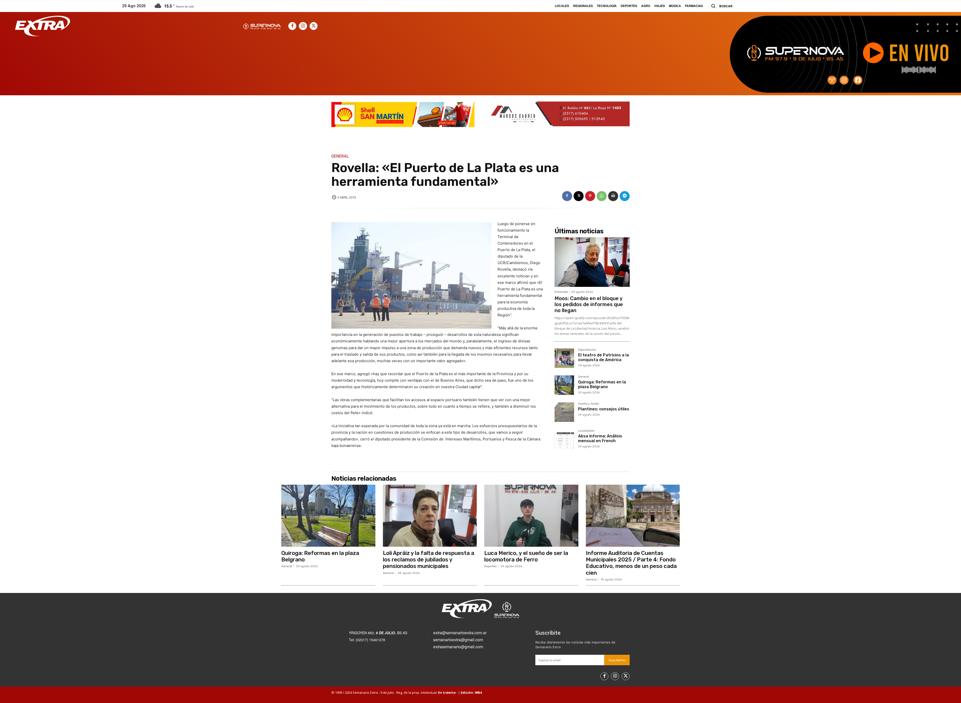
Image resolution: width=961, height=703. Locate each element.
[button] (720, 6)
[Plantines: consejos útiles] (564, 412)
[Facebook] (292, 26)
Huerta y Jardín (588, 403)
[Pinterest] (590, 196)
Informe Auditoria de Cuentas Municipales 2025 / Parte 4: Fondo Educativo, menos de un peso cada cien (631, 563)
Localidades (586, 430)
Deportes (490, 566)
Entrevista (561, 292)
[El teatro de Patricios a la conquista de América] (564, 358)
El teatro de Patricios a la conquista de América (603, 357)
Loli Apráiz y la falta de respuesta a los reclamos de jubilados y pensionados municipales (428, 560)
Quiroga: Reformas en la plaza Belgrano (602, 384)
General (340, 156)
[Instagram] (303, 26)
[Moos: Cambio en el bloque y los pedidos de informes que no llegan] (592, 262)
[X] (314, 26)
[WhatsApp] (602, 196)
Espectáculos (587, 349)
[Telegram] (625, 196)
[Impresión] (613, 196)
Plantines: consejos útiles (603, 409)
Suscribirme (617, 660)
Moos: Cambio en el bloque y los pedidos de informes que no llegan (589, 304)
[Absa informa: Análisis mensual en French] (564, 439)
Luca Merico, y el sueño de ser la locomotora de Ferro (526, 556)
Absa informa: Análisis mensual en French (600, 438)
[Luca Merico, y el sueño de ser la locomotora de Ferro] (531, 516)
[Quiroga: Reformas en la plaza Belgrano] (564, 385)
